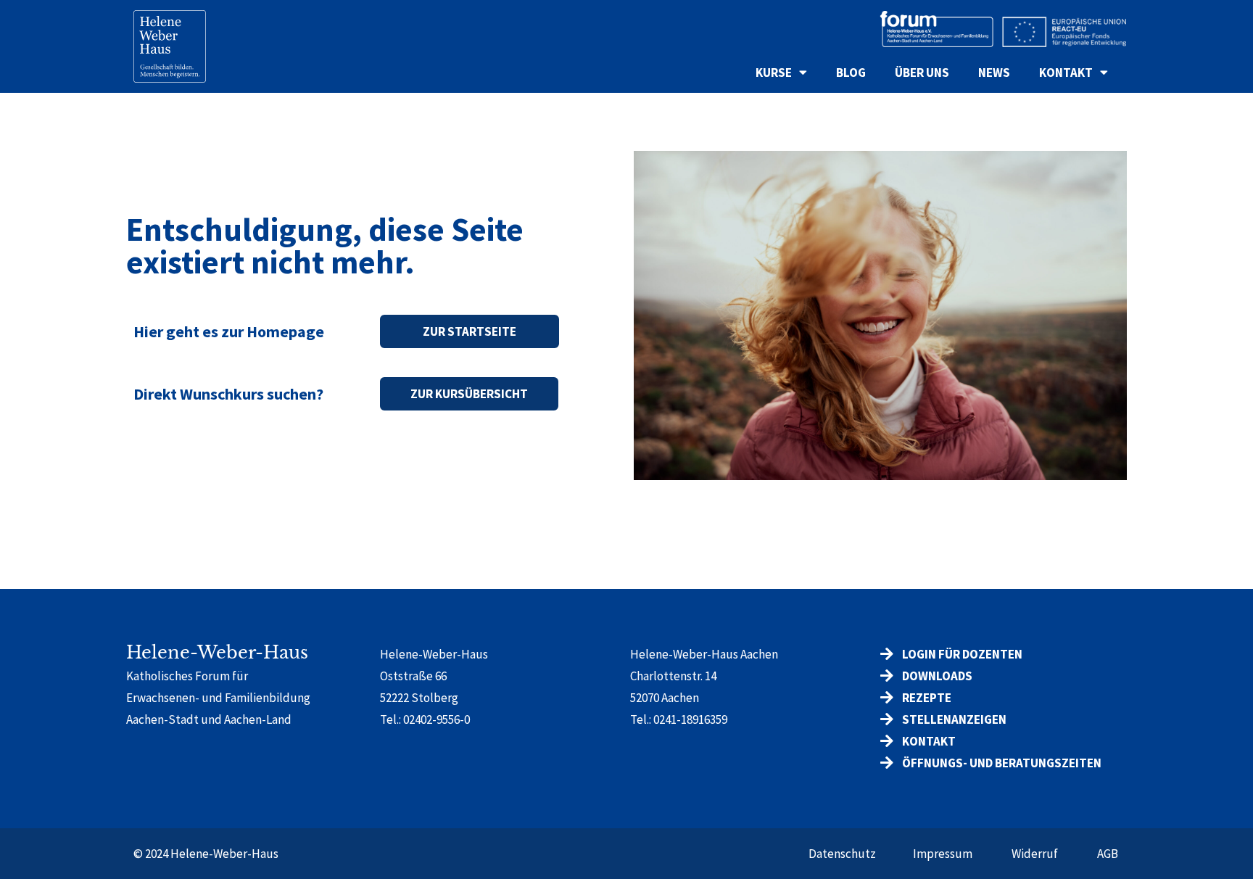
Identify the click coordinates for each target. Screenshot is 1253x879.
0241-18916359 (690, 719)
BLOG (851, 73)
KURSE (774, 73)
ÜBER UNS (922, 73)
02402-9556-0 (436, 719)
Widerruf (1035, 854)
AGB (1107, 854)
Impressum (942, 854)
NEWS (994, 73)
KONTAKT (1066, 73)
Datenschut (839, 854)
